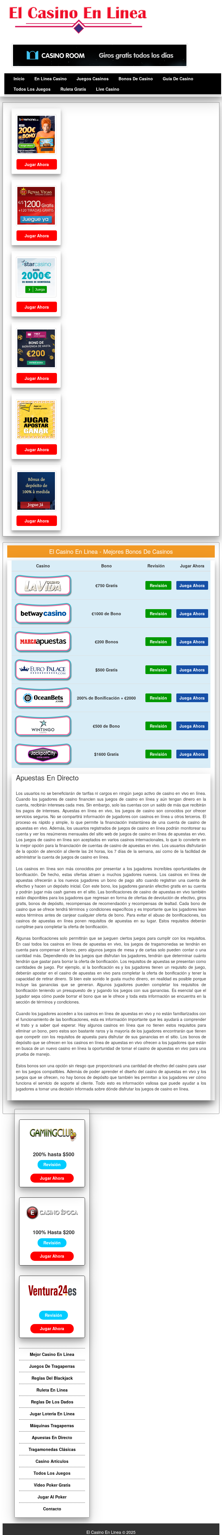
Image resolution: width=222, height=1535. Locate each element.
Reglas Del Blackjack (52, 1378)
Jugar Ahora (37, 164)
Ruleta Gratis (73, 89)
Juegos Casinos (93, 78)
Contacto (52, 1509)
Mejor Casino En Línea (52, 1354)
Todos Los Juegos (32, 89)
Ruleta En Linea (52, 1390)
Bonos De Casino (136, 78)
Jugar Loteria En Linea (52, 1413)
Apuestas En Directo (52, 1437)
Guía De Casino (178, 78)
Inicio (19, 78)
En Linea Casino (50, 78)
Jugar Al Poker (52, 1497)
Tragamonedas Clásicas (52, 1449)
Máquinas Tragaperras (52, 1425)
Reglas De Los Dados (52, 1402)
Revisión (52, 1164)
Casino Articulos (52, 1461)
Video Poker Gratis (52, 1485)
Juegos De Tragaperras (52, 1366)
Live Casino (107, 89)
